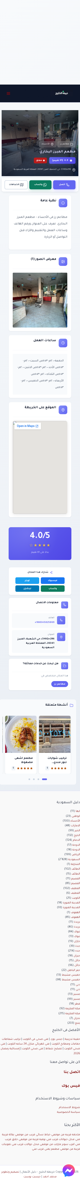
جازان (77, 941)
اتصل (62, 184)
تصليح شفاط (53, 1048)
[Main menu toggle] (8, 93)
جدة (77, 946)
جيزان (77, 956)
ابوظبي (76, 816)
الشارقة (75, 864)
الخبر (77, 830)
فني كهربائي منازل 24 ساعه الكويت (28, 1044)
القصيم (75, 878)
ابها (78, 811)
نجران (77, 1018)
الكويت (76, 898)
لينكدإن (27, 588)
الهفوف (75, 912)
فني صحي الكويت (32, 1048)
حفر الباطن (73, 970)
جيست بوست (32, 1176)
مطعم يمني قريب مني (45, 1149)
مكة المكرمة (72, 1008)
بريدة (77, 922)
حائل (77, 960)
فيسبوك (52, 580)
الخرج (77, 835)
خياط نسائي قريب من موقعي (32, 1134)
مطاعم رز (64, 144)
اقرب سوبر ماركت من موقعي (57, 1144)
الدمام (76, 840)
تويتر (27, 580)
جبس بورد (56, 1039)
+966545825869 (44, 622)
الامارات (75, 825)
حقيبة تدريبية (72, 1039)
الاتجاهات (14, 184)
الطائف (76, 869)
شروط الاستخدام (69, 1107)
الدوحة (76, 845)
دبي (78, 984)
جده (77, 951)
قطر (77, 1004)
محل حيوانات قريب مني (60, 1139)
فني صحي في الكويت (35, 1039)
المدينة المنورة (71, 903)
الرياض (76, 854)
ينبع (77, 1023)
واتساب (38, 184)
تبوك (77, 931)
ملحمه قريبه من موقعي (65, 1134)
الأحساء (46, 144)
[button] (44, 779)
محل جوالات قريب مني (25, 1144)
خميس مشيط (71, 975)
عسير (76, 994)
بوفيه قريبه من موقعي (32, 1139)
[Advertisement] (40, 42)
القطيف (75, 888)
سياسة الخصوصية (68, 1112)
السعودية (74, 859)
